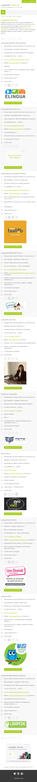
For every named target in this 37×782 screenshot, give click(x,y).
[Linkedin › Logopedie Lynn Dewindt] (12, 562)
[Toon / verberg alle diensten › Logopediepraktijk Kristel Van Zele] (20, 284)
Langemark (17, 682)
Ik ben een (29, 1)
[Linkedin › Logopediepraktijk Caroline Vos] (12, 146)
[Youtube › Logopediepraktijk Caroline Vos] (16, 146)
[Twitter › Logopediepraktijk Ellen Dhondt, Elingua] (5, 85)
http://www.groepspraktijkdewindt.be (18, 540)
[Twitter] (14, 773)
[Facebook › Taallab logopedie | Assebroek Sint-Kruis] (9, 217)
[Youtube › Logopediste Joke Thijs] (16, 358)
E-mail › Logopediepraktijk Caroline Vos (14, 125)
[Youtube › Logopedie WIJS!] (16, 639)
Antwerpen (7, 115)
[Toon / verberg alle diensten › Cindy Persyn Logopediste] (20, 422)
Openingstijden (8, 206)
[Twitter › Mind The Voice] (5, 494)
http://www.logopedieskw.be (16, 129)
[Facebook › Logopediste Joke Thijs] (9, 358)
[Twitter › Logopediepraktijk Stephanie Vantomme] (5, 717)
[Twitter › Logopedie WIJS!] (5, 639)
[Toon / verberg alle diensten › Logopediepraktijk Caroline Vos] (20, 136)
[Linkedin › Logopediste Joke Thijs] (12, 358)
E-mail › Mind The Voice (10, 470)
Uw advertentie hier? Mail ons (18, 761)
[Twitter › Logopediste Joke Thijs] (5, 358)
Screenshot (24, 63)
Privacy (21, 778)
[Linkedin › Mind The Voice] (12, 494)
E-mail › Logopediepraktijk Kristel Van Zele (15, 269)
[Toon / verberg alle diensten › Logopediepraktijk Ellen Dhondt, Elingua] (20, 70)
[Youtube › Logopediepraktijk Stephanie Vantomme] (16, 717)
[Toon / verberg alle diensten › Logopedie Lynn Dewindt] (20, 547)
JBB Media (17, 778)
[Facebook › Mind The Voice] (9, 494)
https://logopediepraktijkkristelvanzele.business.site (22, 273)
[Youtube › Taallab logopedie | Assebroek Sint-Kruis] (16, 217)
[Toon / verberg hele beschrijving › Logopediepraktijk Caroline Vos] (20, 132)
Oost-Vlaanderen (8, 49)
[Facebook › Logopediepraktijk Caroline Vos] (9, 146)
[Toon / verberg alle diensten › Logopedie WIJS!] (20, 625)
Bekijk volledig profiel (13, 103)
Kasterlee (13, 526)
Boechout (13, 326)
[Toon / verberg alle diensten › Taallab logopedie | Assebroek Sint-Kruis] (20, 203)
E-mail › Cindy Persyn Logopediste (13, 410)
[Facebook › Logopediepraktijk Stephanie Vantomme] (9, 717)
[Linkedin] (21, 773)
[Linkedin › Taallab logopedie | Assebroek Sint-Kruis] (12, 217)
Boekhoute (17, 259)
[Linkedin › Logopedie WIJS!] (12, 639)
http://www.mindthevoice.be (16, 473)
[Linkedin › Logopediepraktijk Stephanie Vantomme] (12, 717)
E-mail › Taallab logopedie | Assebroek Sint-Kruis (16, 190)
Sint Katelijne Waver (16, 115)
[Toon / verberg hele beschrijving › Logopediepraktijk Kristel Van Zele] (20, 279)
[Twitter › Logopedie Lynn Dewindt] (5, 562)
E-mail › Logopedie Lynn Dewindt (12, 536)
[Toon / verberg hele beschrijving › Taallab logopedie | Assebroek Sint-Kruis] (20, 198)
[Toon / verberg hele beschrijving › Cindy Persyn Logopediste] (20, 417)
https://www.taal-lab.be (15, 193)
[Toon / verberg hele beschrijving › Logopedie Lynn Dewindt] (20, 543)
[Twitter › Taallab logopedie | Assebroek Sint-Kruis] (5, 217)
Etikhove (16, 602)
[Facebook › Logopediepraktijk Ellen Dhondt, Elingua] (9, 85)
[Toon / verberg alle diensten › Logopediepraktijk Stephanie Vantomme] (20, 703)
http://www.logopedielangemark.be (18, 695)
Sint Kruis (16, 180)
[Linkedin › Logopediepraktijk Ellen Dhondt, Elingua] (12, 85)
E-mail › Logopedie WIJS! (10, 613)
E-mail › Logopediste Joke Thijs (12, 336)
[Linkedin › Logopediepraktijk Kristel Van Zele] (12, 298)
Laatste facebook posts (11, 78)
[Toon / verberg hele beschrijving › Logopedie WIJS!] (20, 620)
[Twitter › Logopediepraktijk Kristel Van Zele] (5, 298)
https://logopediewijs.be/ (15, 616)
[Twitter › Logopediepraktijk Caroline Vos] (5, 146)
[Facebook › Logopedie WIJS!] (9, 639)
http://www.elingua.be (14, 63)
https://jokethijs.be (14, 339)
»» (20, 39)
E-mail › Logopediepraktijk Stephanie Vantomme (16, 692)
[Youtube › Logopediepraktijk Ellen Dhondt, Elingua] (16, 85)
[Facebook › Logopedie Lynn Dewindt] (9, 562)
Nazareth (16, 49)
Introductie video (19, 487)
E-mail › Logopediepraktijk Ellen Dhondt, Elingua (16, 59)
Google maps (24, 49)
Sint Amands (14, 460)
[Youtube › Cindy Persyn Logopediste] (16, 432)
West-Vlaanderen (8, 180)
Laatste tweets (8, 487)
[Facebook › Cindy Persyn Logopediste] (9, 432)
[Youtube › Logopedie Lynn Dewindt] (16, 562)
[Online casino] (18, 744)
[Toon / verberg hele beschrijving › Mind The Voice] (20, 477)
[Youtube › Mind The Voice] (16, 494)
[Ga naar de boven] (34, 103)
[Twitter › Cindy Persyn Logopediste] (5, 432)
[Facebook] (18, 773)
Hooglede (16, 400)
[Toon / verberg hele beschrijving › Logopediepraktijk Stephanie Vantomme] (20, 699)
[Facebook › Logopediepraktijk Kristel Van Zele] (9, 298)
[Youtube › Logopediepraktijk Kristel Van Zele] (16, 298)
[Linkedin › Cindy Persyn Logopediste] (12, 432)
